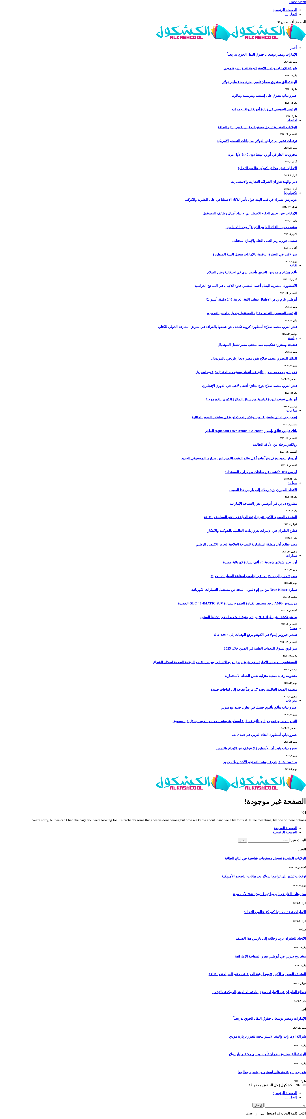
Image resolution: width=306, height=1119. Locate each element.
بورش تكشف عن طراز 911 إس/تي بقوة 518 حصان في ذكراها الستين (248, 617)
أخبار (293, 48)
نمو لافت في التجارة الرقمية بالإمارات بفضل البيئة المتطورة (255, 254)
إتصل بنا (291, 14)
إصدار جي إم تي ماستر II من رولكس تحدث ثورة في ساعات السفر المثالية (244, 417)
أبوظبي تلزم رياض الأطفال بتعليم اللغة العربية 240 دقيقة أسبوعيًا (251, 299)
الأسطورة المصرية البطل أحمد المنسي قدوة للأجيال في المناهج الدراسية (245, 286)
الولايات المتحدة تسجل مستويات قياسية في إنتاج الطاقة (257, 127)
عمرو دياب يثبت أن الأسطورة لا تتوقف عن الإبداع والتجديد (256, 748)
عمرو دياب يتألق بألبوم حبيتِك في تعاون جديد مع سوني (259, 707)
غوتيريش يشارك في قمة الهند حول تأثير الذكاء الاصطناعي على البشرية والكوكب (241, 199)
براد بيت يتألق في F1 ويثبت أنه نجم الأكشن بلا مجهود (260, 762)
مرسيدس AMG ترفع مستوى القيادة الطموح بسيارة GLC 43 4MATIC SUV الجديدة (237, 603)
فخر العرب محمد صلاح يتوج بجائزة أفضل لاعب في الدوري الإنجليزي (249, 386)
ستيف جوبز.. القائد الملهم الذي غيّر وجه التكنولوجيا (261, 227)
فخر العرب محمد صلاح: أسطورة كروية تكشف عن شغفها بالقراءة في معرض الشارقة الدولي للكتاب (227, 327)
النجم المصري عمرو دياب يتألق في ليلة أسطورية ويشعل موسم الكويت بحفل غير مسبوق (234, 721)
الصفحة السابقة (285, 828)
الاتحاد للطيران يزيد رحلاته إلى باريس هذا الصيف (263, 490)
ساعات (291, 410)
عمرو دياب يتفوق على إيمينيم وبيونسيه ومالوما (264, 95)
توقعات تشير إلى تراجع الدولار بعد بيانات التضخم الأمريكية (257, 141)
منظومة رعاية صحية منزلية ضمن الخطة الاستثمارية (261, 676)
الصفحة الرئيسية (285, 10)
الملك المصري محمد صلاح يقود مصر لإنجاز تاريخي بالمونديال (254, 358)
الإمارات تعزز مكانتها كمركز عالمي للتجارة (267, 168)
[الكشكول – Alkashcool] (231, 40)
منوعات (291, 700)
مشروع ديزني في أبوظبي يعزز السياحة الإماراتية (263, 503)
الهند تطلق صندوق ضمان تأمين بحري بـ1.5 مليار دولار (259, 82)
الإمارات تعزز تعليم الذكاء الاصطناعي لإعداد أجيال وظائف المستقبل (250, 213)
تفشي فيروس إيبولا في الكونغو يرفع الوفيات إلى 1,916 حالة (255, 635)
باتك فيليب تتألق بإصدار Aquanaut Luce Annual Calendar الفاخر (251, 431)
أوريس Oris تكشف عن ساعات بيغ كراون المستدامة (261, 472)
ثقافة (293, 265)
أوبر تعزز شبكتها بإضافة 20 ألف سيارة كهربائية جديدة (260, 562)
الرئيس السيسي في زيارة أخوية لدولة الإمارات (264, 109)
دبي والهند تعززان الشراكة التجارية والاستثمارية (264, 181)
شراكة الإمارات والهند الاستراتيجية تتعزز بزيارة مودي (260, 68)
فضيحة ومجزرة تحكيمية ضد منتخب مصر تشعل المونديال (257, 345)
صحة (293, 628)
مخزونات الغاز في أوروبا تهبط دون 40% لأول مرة (262, 154)
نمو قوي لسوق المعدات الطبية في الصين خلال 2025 (260, 648)
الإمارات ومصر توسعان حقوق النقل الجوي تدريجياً (262, 54)
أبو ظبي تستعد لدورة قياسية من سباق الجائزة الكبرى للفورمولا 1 (251, 399)
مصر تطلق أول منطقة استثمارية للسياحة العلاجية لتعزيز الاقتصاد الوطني (246, 544)
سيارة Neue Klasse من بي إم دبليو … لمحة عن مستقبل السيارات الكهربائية (244, 589)
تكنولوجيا (290, 193)
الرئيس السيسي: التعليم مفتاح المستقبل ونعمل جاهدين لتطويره (252, 313)
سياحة (292, 483)
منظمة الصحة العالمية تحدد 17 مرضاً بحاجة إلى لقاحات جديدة (254, 689)
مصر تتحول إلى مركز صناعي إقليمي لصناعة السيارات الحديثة (254, 576)
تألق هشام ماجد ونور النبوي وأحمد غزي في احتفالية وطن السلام (252, 272)
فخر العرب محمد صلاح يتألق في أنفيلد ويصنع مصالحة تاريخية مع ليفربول (246, 372)
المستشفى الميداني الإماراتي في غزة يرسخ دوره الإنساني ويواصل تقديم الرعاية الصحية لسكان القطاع (225, 662)
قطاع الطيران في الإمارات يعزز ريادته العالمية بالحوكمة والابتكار (252, 530)
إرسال (258, 1105)
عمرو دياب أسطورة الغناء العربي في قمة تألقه (264, 735)
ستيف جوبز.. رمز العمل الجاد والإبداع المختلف (264, 240)
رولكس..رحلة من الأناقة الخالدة (275, 444)
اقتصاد (292, 120)
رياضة (292, 338)
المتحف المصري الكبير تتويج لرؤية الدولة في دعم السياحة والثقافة (250, 517)
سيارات (291, 555)
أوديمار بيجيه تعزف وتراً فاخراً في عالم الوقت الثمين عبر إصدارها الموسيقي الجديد (239, 458)
